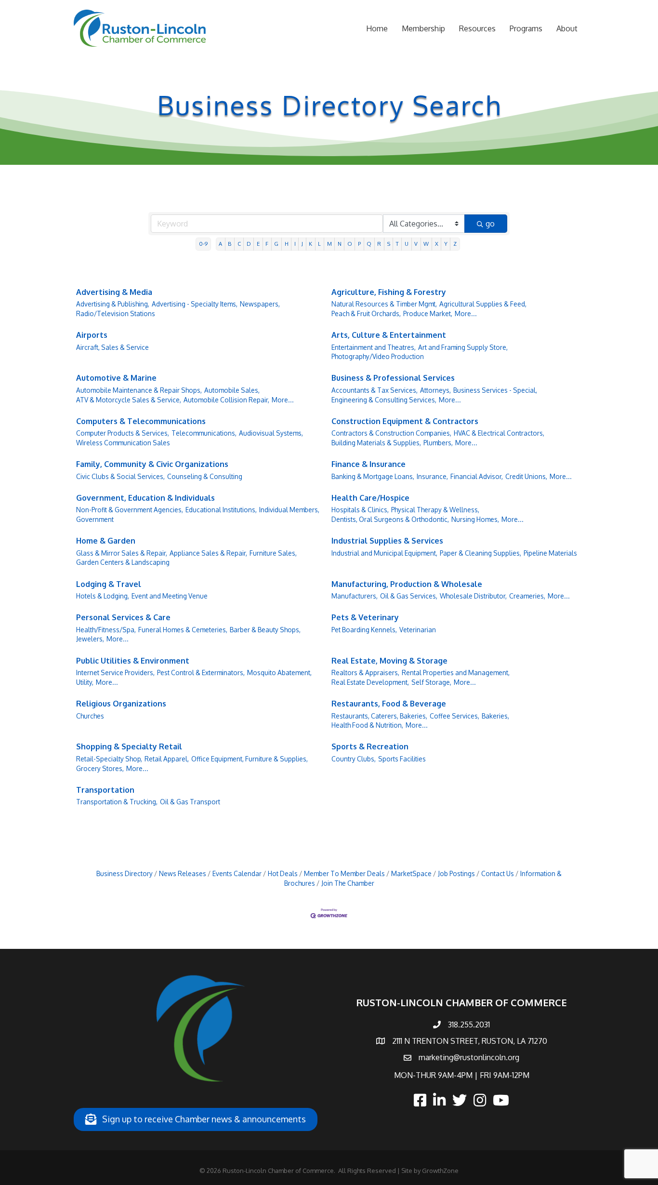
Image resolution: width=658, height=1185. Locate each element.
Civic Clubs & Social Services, (120, 476)
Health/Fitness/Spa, (106, 630)
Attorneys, (435, 390)
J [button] (302, 243)
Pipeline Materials (550, 553)
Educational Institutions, (221, 510)
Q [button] (369, 243)
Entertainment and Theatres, (373, 347)
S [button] (388, 243)
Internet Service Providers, (115, 672)
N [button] (340, 243)
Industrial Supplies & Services (387, 541)
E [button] (258, 243)
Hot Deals (283, 873)
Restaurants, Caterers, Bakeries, (379, 716)
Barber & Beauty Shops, (265, 630)
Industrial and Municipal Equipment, (384, 553)
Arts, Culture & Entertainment (388, 335)
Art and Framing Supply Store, (463, 347)
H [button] (287, 243)
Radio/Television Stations (115, 313)
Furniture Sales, (273, 553)
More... (466, 313)
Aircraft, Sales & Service (112, 347)
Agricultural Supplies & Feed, (482, 304)
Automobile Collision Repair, (226, 400)
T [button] (397, 243)
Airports (91, 335)
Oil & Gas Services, (408, 596)
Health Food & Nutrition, (367, 725)
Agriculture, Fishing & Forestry (388, 292)
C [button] (239, 243)
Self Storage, (431, 682)
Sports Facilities (402, 759)
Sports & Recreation (369, 746)
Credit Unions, (526, 476)
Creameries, (527, 596)
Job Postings (456, 873)
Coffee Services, (454, 716)
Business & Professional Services (393, 378)
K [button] (310, 243)
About (567, 28)
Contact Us (497, 873)
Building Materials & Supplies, (376, 443)
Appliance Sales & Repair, (208, 553)
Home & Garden (105, 541)
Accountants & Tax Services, (374, 390)
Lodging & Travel (108, 584)
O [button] (349, 243)
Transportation (105, 790)
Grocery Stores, (100, 768)
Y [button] (445, 243)
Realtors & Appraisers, (365, 672)
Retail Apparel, (167, 759)
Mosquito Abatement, (279, 672)
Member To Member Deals (344, 873)
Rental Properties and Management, (456, 672)
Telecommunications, (204, 433)
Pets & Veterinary (365, 617)
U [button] (406, 243)
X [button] (436, 243)
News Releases (182, 873)
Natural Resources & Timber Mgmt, (384, 304)
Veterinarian (417, 630)
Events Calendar (237, 873)
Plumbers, (438, 443)
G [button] (276, 243)
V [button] (416, 243)
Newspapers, (260, 304)
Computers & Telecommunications (141, 421)
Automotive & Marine (116, 378)
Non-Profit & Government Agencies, (129, 510)
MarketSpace (411, 873)
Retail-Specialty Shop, (109, 759)
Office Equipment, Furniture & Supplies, (249, 759)
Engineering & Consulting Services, (383, 400)
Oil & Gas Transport (190, 802)
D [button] (249, 243)
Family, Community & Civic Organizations (152, 464)
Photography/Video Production (377, 356)
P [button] (359, 243)
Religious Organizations (121, 703)
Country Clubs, (353, 759)
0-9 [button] (203, 243)
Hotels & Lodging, (102, 596)
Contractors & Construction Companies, (391, 433)
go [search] (490, 223)
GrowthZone (440, 1170)
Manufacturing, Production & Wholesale (406, 584)
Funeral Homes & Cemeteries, (182, 630)
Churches (90, 716)
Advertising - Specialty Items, (194, 304)
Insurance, (432, 476)
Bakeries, (495, 716)
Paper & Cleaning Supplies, (480, 553)
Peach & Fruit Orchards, (366, 313)
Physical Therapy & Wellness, (435, 510)
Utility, (84, 682)
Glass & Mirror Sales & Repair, (121, 553)
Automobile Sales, (232, 390)
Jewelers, (90, 639)
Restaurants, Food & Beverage (388, 703)
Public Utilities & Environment (132, 661)
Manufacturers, (354, 596)
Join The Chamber (347, 883)
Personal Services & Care (123, 617)
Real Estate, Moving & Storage (389, 661)
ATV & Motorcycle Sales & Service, (128, 400)
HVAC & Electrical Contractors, (499, 433)
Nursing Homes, (475, 519)
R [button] (379, 243)
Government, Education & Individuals (145, 498)
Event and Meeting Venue (170, 596)
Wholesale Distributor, (473, 596)
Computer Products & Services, (122, 433)
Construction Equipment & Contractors (404, 421)
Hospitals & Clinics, (360, 510)
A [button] (220, 243)
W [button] (426, 243)
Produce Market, (427, 313)
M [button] (329, 243)
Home (377, 28)
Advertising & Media (114, 292)
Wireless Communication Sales (123, 443)
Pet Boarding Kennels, (364, 630)
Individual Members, (289, 510)
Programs (526, 28)
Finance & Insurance (368, 464)
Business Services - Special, (495, 390)
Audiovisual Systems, (271, 433)
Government (95, 519)
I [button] (295, 243)
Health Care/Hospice (370, 498)
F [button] (266, 243)
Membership (423, 28)
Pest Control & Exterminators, (201, 672)
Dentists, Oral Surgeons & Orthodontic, (390, 519)
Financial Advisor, (476, 476)
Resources (477, 28)
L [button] (319, 243)
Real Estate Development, (370, 682)
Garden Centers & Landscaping (123, 562)
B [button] (229, 243)
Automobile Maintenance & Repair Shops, (139, 390)
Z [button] (455, 243)
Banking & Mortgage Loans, (372, 476)
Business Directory (124, 873)
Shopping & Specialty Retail (129, 746)
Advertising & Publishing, (112, 304)
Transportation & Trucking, (117, 802)
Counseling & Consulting (204, 476)
